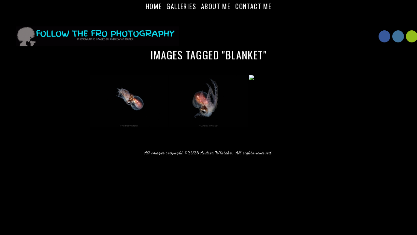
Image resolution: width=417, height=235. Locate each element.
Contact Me (253, 6)
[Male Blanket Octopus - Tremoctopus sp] (129, 101)
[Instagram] (212, 18)
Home (154, 6)
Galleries (181, 6)
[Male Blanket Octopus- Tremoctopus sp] (208, 101)
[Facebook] (204, 18)
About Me (215, 6)
